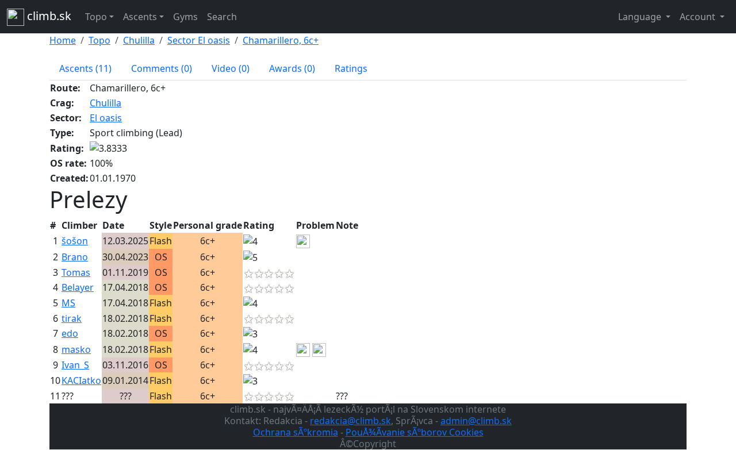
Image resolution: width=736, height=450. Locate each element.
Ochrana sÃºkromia (295, 432)
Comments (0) (161, 68)
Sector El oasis (198, 40)
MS (68, 303)
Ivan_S (75, 365)
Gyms (185, 16)
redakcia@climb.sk (350, 420)
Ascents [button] (140, 16)
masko (76, 349)
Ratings (351, 68)
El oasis (106, 117)
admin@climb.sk (476, 420)
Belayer (78, 287)
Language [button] (641, 16)
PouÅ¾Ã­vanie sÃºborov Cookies (415, 432)
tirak (72, 318)
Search (222, 16)
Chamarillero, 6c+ (281, 40)
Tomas (76, 272)
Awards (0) (292, 68)
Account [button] (699, 16)
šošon (75, 240)
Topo (99, 40)
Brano (75, 257)
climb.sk (47, 16)
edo (70, 333)
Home (62, 40)
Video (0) (231, 68)
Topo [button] (96, 16)
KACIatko (81, 380)
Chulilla (139, 40)
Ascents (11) (85, 68)
